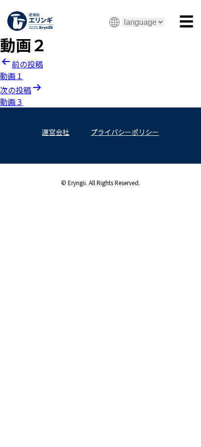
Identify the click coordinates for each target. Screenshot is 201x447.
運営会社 (55, 132)
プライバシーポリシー (125, 132)
